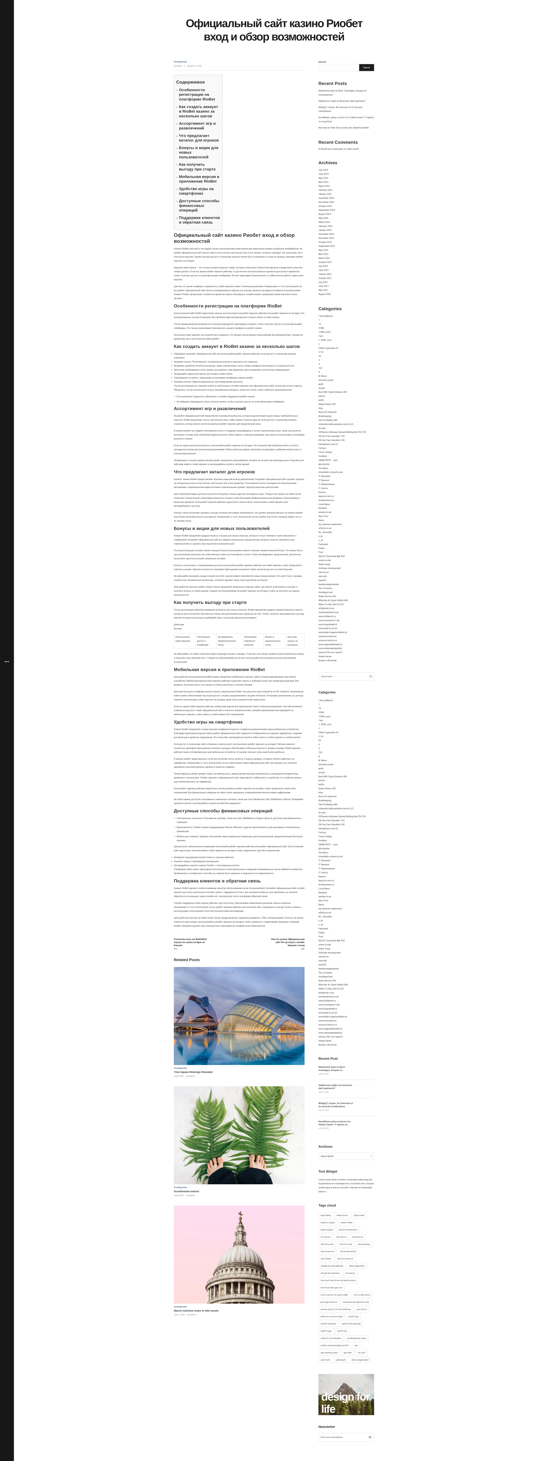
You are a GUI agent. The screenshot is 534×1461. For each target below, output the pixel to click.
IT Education (324, 476)
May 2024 (323, 218)
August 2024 (324, 214)
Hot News (323, 468)
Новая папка (324, 656)
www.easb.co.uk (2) (327, 628)
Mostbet (322, 508)
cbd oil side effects (348, 1251)
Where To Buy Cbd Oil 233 (331, 604)
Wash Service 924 (327, 596)
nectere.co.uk (324, 512)
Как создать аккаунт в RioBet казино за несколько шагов (198, 111)
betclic (321, 396)
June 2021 (323, 286)
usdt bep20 (341, 1360)
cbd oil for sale (345, 1244)
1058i (321, 328)
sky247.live (342, 1331)
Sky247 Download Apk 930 (331, 556)
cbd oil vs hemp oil (345, 1259)
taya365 (322, 580)
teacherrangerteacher (328, 584)
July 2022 (323, 266)
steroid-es (323, 572)
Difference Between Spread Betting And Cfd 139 (342, 432)
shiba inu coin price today (332, 1316)
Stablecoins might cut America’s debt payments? (342, 101)
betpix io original (328, 1222)
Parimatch (323, 544)
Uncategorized (325, 592)
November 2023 (326, 238)
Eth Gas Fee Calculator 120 (331, 436)
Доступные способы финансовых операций (199, 205)
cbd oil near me (327, 1251)
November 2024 (326, 202)
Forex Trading (325, 452)
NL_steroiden (325, 532)
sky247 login (326, 1331)
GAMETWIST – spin (328, 460)
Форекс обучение (327, 660)
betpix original (327, 1230)
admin (179, 66)
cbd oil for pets (327, 1244)
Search (322, 62)
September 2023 (326, 246)
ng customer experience (330, 524)
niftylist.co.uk (324, 528)
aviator (321, 388)
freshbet (322, 456)
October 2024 (325, 206)
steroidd (322, 576)
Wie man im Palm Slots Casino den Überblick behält (343, 127)
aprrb (320, 384)
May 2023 (323, 250)
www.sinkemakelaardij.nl (330, 648)
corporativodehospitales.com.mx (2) (335, 424)
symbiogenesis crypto (356, 1338)
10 (319, 324)
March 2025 (324, 186)
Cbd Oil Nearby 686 (327, 420)
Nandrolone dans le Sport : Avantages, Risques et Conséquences (332, 1069)
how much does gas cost (331, 1287)
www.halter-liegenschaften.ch (332, 632)
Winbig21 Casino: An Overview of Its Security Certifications (335, 1105)
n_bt (320, 536)
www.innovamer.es (327, 636)
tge (356, 1345)
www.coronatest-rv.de (329, 620)
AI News (322, 376)
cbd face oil (341, 1237)
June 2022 (323, 270)
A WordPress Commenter (330, 149)
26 (319, 356)
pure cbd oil (362, 1309)
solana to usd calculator (331, 1338)
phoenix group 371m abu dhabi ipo (336, 1309)
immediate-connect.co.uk (330, 472)
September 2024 (326, 210)
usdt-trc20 (325, 1360)
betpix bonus (342, 1215)
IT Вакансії (323, 480)
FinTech (322, 448)
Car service (325, 1237)
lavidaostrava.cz (326, 500)
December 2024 (326, 198)
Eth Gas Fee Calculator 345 (331, 440)
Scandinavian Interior (186, 1191)
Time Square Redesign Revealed (193, 1072)
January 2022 (325, 274)
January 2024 (325, 230)
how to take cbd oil (362, 1295)
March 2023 (324, 258)
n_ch (320, 540)
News (321, 520)
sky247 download (328, 1324)
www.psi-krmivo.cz (327, 640)
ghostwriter (324, 464)
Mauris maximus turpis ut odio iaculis (196, 1310)
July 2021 (323, 282)
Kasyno (322, 492)
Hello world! (353, 149)
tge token (348, 1353)
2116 (320, 352)
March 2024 (324, 222)
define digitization (357, 1266)
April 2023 (323, 254)
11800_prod (324, 332)
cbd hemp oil (357, 1237)
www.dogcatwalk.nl (327, 624)
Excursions (350, 1273)
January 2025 (325, 194)
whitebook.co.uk (326, 608)
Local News (324, 504)
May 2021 (323, 290)
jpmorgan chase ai (329, 1302)
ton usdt (361, 1353)
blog (320, 408)
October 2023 (325, 242)
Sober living (324, 564)
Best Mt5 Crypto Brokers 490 (332, 392)
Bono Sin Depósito (327, 412)
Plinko (321, 548)
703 (320, 368)
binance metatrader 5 (348, 1230)
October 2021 (325, 278)
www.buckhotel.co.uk (328, 612)
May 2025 (323, 178)
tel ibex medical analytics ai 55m (335, 1345)
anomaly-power (325, 380)
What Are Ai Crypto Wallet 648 (333, 600)
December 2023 (326, 234)
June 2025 (323, 174)
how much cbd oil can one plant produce (338, 1280)
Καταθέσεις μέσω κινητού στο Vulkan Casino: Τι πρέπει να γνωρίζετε (334, 1123)
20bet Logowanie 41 (328, 348)
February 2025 (325, 190)
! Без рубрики (325, 316)
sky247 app (353, 1316)
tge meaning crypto (329, 1353)
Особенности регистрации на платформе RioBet (197, 94)
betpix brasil (359, 1215)
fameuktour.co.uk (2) (328, 444)
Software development (329, 568)
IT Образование (326, 484)
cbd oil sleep (326, 1259)
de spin (322, 428)
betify (321, 400)
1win (320, 336)
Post (320, 552)
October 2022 (325, 262)
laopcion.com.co (326, 496)
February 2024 (325, 226)
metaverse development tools (356, 1302)
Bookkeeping (324, 416)
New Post (323, 516)
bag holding (326, 1215)
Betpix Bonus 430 (327, 404)
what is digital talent (360, 1360)
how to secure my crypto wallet (334, 1295)
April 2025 (323, 182)
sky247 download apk (351, 1324)
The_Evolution (325, 588)
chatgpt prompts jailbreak (332, 1266)
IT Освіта (323, 488)
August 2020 (324, 294)
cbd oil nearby (364, 1244)
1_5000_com (324, 340)
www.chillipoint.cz (327, 616)
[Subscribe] (370, 1437)
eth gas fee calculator (330, 1273)
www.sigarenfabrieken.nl (330, 644)
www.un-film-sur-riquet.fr (330, 652)
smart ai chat (324, 560)
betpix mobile (347, 1222)
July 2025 (323, 170)
